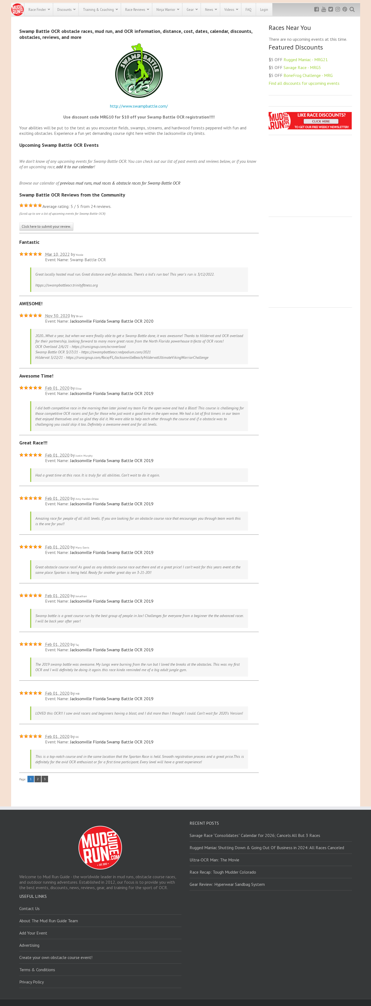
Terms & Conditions (37, 969)
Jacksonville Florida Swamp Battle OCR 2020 (111, 321)
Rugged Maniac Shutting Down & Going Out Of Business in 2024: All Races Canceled (267, 847)
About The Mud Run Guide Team (48, 920)
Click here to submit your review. (46, 226)
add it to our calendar (75, 166)
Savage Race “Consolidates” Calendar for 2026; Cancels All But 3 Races (255, 835)
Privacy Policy (31, 982)
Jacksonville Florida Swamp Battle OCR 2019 (111, 393)
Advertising (29, 945)
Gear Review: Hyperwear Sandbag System (227, 884)
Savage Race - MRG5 (302, 67)
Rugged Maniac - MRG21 (306, 59)
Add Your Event (33, 933)
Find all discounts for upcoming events (304, 83)
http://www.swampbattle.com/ (139, 106)
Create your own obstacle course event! (55, 957)
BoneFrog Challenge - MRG (308, 75)
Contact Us (29, 908)
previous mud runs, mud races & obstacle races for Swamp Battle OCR (120, 183)
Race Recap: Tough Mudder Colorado (223, 872)
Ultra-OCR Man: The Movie (214, 859)
